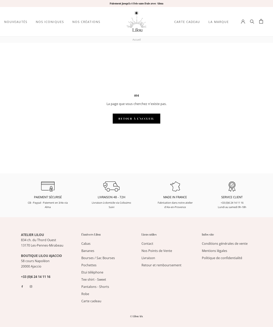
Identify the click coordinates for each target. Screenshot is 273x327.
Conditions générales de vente (225, 243)
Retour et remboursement (161, 265)
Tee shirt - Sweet (93, 279)
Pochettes (89, 265)
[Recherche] (252, 21)
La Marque (218, 22)
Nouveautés (15, 22)
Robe (85, 294)
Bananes (87, 251)
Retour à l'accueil (136, 119)
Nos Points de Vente (156, 251)
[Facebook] (22, 286)
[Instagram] (31, 286)
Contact (147, 243)
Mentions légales (214, 251)
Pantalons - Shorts (95, 286)
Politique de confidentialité (222, 258)
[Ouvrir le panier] (261, 21)
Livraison (148, 258)
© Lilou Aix (136, 316)
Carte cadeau (187, 22)
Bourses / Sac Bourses (98, 258)
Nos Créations (86, 22)
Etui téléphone (92, 272)
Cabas (86, 243)
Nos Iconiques (50, 22)
